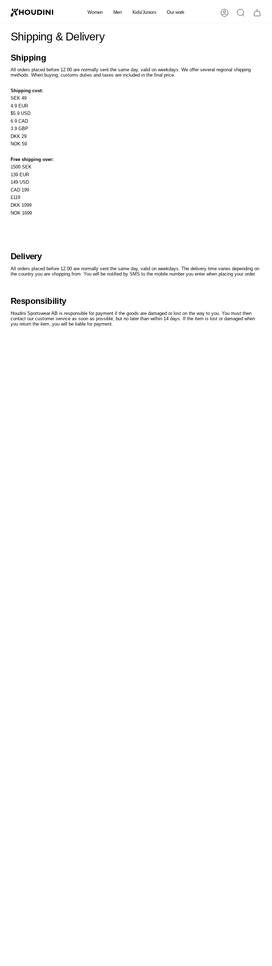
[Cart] (257, 13)
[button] (95, 12)
